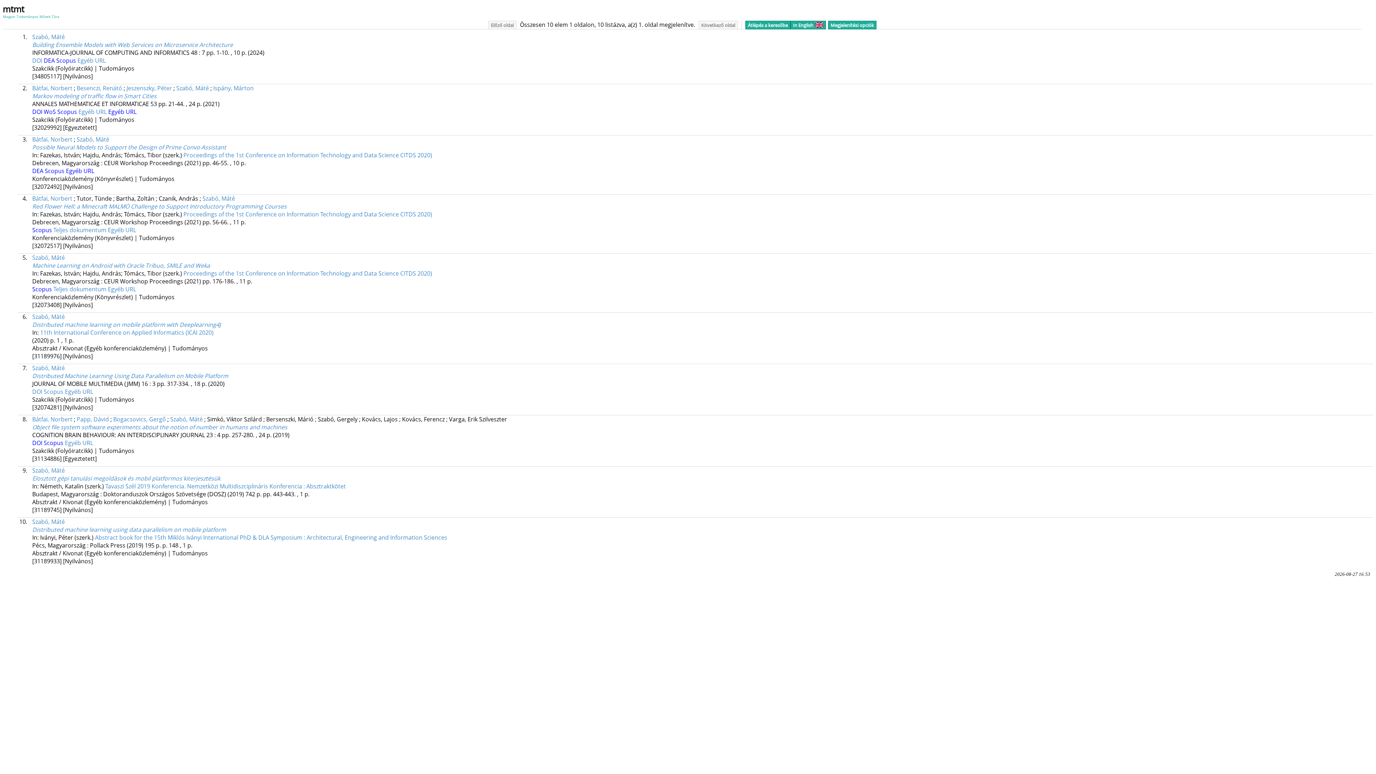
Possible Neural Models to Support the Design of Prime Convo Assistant (129, 147)
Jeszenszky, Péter (149, 88)
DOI (38, 60)
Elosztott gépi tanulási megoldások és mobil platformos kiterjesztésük (126, 478)
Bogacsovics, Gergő (139, 419)
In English (803, 25)
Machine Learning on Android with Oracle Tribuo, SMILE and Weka (121, 265)
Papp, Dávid (93, 419)
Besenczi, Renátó (99, 88)
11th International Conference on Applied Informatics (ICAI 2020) (127, 332)
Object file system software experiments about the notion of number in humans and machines (159, 427)
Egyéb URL (91, 60)
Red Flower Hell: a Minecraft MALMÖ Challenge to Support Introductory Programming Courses (159, 206)
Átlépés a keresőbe (768, 25)
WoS (50, 112)
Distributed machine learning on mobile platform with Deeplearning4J (126, 325)
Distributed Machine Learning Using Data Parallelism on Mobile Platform (130, 376)
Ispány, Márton (233, 88)
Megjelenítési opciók (852, 25)
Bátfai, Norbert (52, 88)
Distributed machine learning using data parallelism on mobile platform (129, 530)
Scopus (66, 60)
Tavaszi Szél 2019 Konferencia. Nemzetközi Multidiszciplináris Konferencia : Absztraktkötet (225, 486)
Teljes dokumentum (80, 230)
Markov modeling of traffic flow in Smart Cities (94, 96)
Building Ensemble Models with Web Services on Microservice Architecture (132, 45)
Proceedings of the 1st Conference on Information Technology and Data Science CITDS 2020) (307, 155)
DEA (50, 60)
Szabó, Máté (48, 37)
